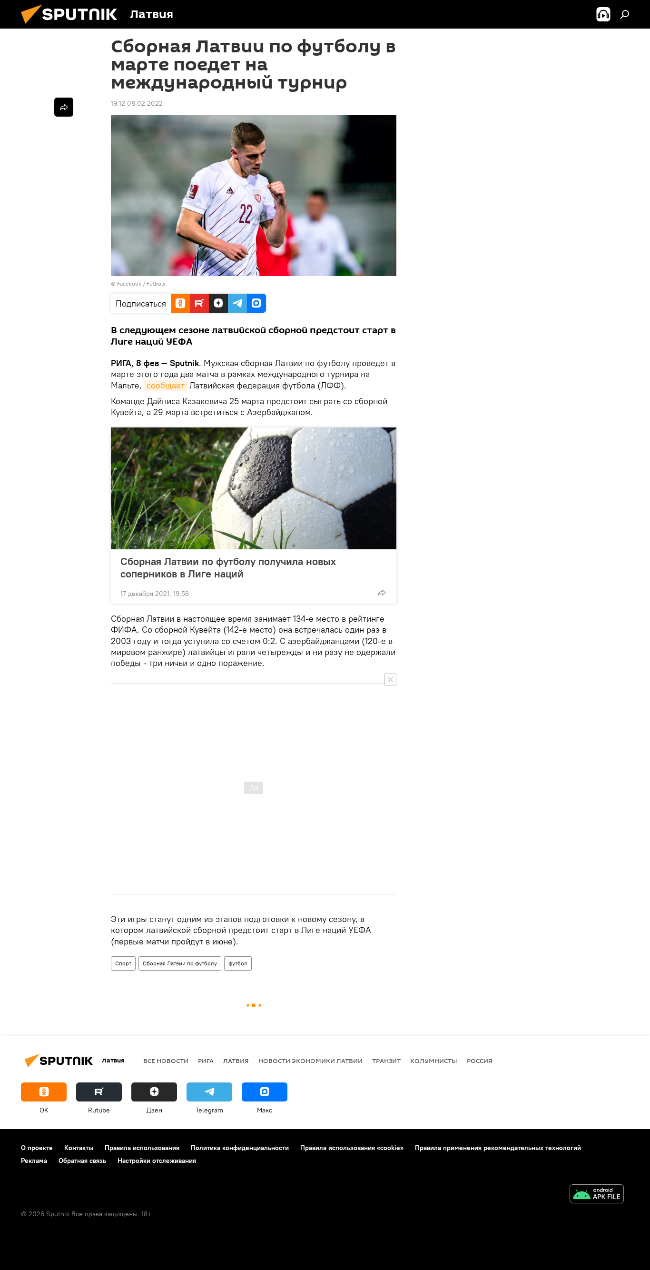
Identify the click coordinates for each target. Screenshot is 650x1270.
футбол (237, 963)
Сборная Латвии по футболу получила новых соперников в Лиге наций (228, 567)
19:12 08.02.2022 (137, 103)
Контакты (78, 1147)
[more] (381, 592)
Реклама (34, 1160)
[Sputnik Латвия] (73, 26)
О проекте (37, 1147)
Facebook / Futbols (141, 283)
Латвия (236, 1060)
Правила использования (142, 1147)
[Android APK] (596, 1195)
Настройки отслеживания (157, 1160)
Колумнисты (433, 1060)
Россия (479, 1060)
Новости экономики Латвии (310, 1060)
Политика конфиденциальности (240, 1147)
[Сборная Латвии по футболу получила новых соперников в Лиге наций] (253, 488)
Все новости (165, 1060)
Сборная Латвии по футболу (180, 963)
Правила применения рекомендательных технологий (498, 1147)
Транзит (386, 1060)
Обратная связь (82, 1160)
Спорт (123, 963)
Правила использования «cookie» (352, 1147)
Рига (206, 1060)
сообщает (166, 385)
